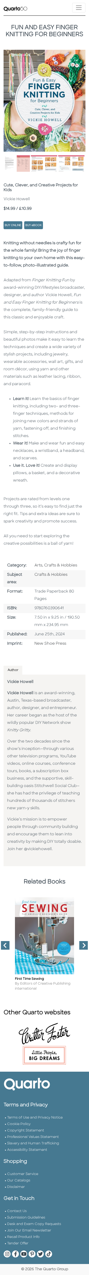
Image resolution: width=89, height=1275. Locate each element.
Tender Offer (17, 1243)
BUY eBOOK (33, 225)
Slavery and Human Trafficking (33, 1143)
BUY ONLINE (13, 225)
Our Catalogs (18, 1180)
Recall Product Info (23, 1237)
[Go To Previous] (3, 947)
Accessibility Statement (27, 1150)
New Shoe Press (50, 644)
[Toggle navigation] (78, 7)
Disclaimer (16, 1187)
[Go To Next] (81, 947)
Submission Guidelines (26, 1218)
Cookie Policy (19, 1124)
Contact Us (17, 1211)
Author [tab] (13, 670)
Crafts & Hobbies (50, 575)
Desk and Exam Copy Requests (34, 1224)
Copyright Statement (25, 1130)
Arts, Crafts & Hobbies (55, 565)
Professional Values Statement (33, 1137)
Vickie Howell (20, 682)
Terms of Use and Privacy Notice (35, 1118)
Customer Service (22, 1174)
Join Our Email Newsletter (29, 1230)
